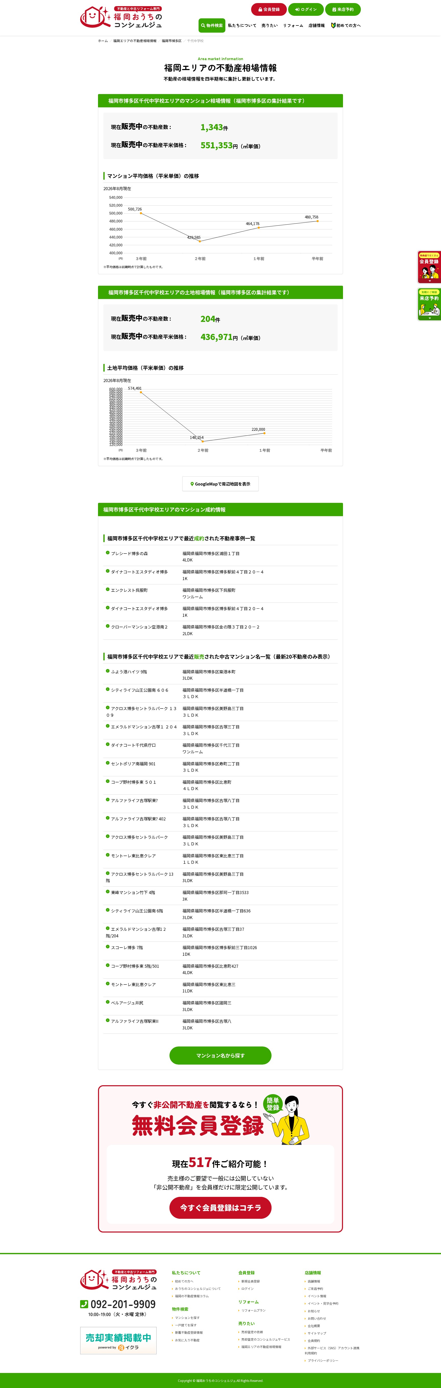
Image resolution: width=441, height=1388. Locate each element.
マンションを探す (187, 1317)
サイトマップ (317, 1333)
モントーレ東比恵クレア (133, 856)
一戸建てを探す (186, 1325)
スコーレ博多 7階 (127, 947)
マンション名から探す (220, 1055)
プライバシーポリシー (323, 1360)
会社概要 (314, 1326)
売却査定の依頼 (252, 1332)
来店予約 (345, 9)
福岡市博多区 (172, 40)
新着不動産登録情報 (189, 1332)
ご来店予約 (315, 1288)
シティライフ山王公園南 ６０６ (140, 690)
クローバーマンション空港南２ (139, 627)
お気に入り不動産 (187, 1340)
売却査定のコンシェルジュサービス (265, 1339)
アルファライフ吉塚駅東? (134, 800)
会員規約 (314, 1340)
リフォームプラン (253, 1310)
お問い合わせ (317, 1318)
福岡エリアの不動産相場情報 (134, 40)
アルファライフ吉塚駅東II (134, 1021)
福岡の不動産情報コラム (192, 1296)
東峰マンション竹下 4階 (133, 892)
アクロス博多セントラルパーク (139, 837)
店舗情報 (314, 1281)
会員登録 (271, 9)
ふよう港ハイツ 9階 (129, 672)
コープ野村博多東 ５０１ (134, 782)
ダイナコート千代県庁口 (133, 745)
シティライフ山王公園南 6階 (137, 911)
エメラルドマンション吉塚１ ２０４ (144, 727)
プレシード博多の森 (129, 553)
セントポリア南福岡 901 (133, 764)
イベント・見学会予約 (323, 1303)
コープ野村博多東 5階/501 (135, 966)
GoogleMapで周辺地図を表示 (222, 484)
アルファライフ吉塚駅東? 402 (138, 819)
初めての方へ (348, 25)
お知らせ (314, 1311)
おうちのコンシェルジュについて (198, 1288)
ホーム (103, 40)
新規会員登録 (250, 1281)
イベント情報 (317, 1296)
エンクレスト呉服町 (129, 590)
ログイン (309, 9)
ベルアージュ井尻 (127, 1003)
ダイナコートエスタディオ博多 (139, 572)
